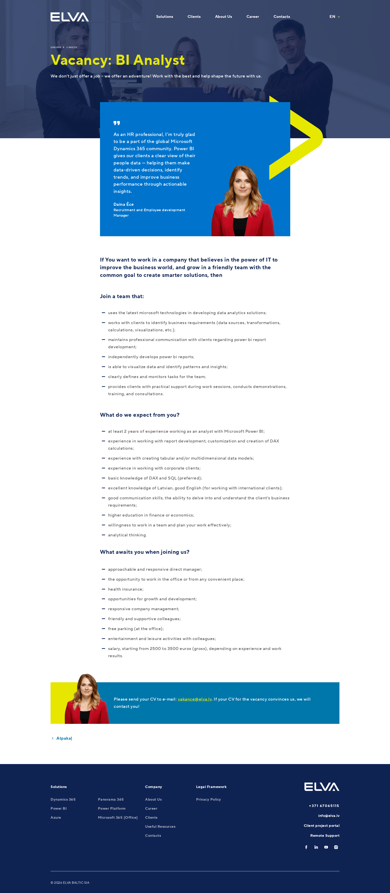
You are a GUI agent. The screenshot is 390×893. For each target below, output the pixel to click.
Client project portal (322, 825)
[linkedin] (316, 847)
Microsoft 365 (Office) (118, 817)
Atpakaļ (64, 738)
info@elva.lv (328, 816)
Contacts (153, 835)
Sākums (56, 47)
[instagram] (336, 847)
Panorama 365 (111, 799)
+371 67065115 (324, 806)
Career (72, 47)
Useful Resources (160, 826)
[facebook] (306, 847)
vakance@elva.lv (195, 699)
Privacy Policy (208, 799)
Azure (56, 817)
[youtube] (326, 847)
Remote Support (324, 835)
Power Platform (112, 808)
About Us (153, 799)
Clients (151, 817)
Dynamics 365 (63, 799)
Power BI (59, 808)
